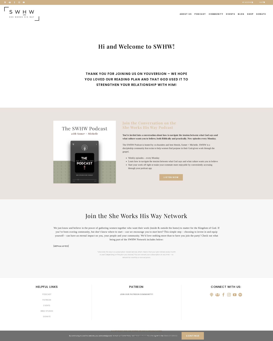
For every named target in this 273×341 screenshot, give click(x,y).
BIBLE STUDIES (47, 311)
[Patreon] (217, 295)
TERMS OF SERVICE (170, 336)
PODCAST (46, 294)
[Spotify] (240, 295)
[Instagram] (229, 295)
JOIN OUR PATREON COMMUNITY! (136, 294)
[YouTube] (234, 295)
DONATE (47, 316)
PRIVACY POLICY (140, 336)
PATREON (47, 299)
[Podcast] (211, 295)
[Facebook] (223, 295)
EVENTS (46, 305)
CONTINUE (192, 335)
